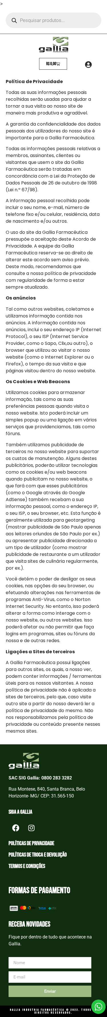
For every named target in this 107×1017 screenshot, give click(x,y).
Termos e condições (27, 866)
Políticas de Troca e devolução (38, 854)
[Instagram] (31, 828)
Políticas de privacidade (31, 843)
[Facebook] (16, 828)
